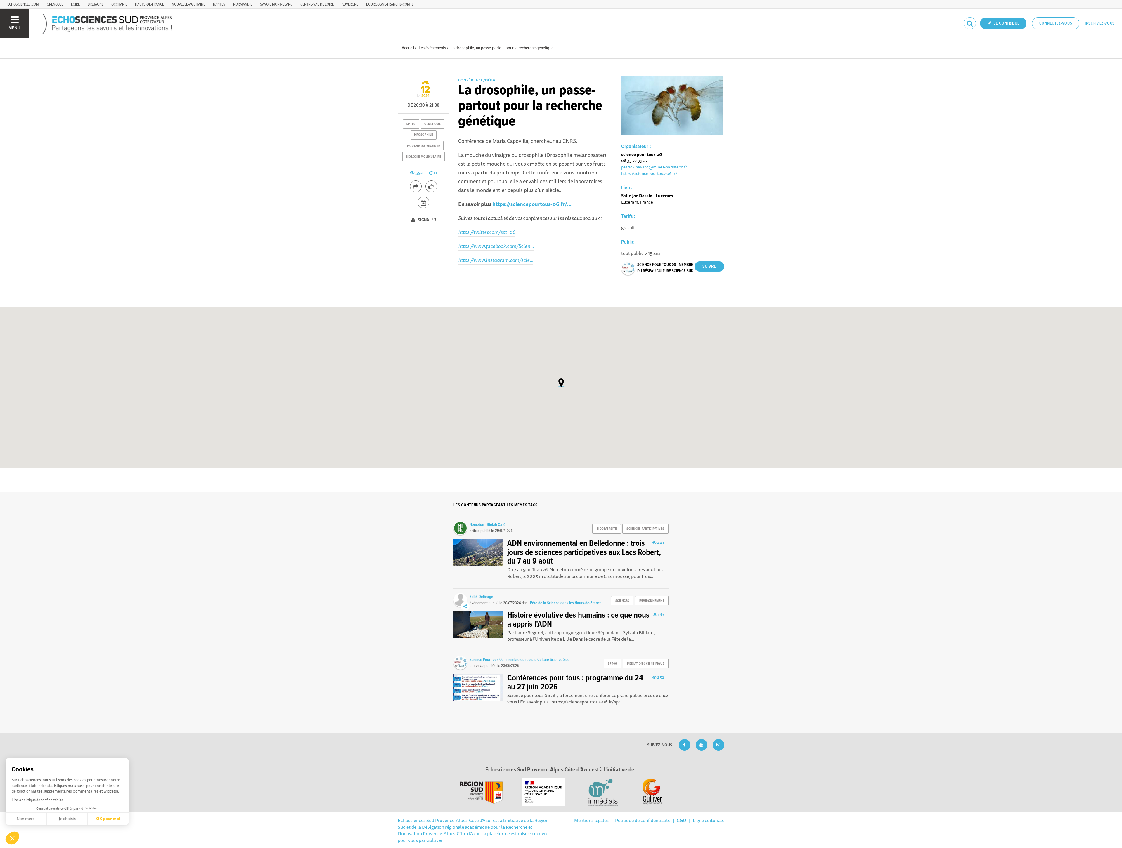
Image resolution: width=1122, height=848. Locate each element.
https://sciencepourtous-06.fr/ (649, 173)
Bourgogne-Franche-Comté (389, 4)
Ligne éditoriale (708, 820)
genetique (432, 124)
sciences (622, 601)
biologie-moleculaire (423, 157)
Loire (75, 4)
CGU (681, 820)
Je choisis (67, 818)
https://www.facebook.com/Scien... (496, 246)
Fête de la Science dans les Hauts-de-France (566, 603)
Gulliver (434, 840)
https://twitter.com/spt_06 (486, 232)
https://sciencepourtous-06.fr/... (532, 204)
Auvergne (350, 4)
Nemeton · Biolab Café (487, 524)
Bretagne (95, 4)
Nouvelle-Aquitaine (188, 4)
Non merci (26, 818)
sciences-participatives (645, 529)
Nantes (219, 4)
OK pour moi (108, 818)
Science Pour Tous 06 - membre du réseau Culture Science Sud (519, 659)
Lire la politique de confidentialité (37, 799)
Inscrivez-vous (1100, 23)
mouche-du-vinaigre (423, 146)
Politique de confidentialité (642, 820)
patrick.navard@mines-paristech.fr (654, 167)
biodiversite (607, 529)
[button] (12, 838)
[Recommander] (431, 186)
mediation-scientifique (645, 664)
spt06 (411, 124)
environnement (651, 601)
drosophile (423, 135)
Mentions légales (591, 820)
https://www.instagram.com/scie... (495, 260)
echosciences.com (23, 4)
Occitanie (119, 4)
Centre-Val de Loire (317, 4)
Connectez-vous (1055, 23)
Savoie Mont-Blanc (276, 4)
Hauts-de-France (149, 4)
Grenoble (55, 4)
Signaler (426, 220)
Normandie (242, 4)
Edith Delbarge (481, 596)
